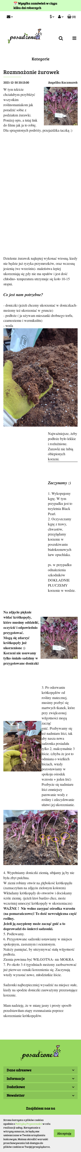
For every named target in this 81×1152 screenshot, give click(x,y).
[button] (71, 16)
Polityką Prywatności (28, 1123)
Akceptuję (64, 1133)
